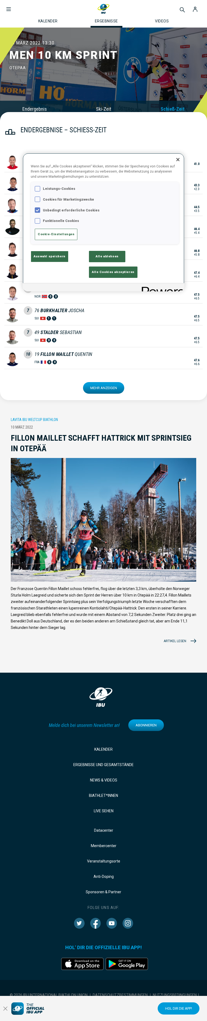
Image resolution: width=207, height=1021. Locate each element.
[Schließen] (178, 160)
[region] (103, 222)
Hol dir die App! (178, 1008)
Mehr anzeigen (103, 388)
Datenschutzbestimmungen (120, 995)
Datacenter (103, 830)
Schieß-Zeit (172, 109)
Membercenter (103, 846)
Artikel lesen (175, 641)
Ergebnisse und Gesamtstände (103, 765)
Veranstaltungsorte (103, 861)
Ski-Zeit (103, 109)
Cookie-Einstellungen (56, 234)
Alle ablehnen (107, 256)
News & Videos (103, 780)
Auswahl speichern (49, 256)
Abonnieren (146, 725)
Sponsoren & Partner (103, 892)
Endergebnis (34, 109)
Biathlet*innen (103, 795)
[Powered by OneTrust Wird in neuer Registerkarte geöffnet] (161, 288)
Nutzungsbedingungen (175, 995)
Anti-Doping (104, 876)
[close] (5, 1008)
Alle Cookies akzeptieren (113, 272)
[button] (8, 6)
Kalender (103, 749)
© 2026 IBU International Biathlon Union (49, 995)
